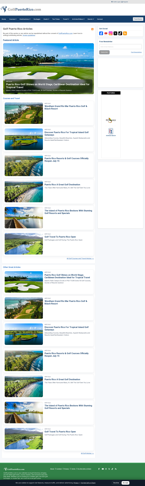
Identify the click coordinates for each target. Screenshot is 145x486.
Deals (46, 19)
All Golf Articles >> (87, 453)
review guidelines (29, 35)
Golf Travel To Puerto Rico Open (60, 237)
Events (90, 19)
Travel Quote (138, 19)
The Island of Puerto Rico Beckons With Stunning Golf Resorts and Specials (68, 211)
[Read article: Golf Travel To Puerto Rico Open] (24, 243)
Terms (73, 469)
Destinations (24, 19)
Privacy (66, 469)
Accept (125, 483)
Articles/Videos (77, 19)
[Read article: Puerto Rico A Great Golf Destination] (24, 191)
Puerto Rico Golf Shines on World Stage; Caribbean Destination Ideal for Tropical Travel (67, 276)
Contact (59, 469)
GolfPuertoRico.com (65, 33)
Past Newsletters (136, 52)
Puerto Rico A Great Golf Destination (62, 184)
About (52, 469)
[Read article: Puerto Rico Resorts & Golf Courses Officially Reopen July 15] (24, 165)
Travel (65, 19)
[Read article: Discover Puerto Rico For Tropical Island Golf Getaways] (24, 139)
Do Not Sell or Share (84, 469)
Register (125, 2)
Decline (116, 483)
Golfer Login (116, 2)
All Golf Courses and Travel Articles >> (80, 258)
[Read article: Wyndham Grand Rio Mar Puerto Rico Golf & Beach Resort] (24, 113)
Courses (12, 19)
